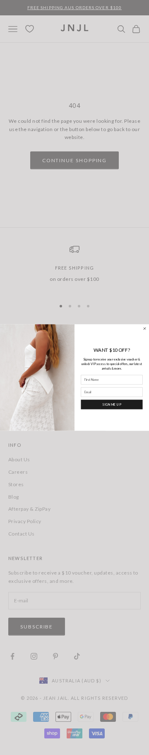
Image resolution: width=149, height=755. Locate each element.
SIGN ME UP (111, 404)
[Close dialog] (144, 328)
